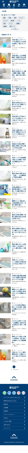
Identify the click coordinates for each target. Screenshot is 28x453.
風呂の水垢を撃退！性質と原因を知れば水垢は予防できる (19, 216)
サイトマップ (7, 428)
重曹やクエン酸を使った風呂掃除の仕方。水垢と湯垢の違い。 (19, 203)
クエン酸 (18, 350)
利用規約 (6, 411)
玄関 (4, 23)
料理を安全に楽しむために (10, 400)
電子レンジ (12, 26)
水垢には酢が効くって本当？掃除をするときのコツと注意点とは (19, 132)
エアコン (11, 23)
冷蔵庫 (5, 26)
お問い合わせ (7, 424)
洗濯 (10, 17)
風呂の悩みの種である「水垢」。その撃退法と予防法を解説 (19, 175)
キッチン (21, 17)
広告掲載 (6, 407)
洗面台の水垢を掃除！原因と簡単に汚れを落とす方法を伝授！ (19, 146)
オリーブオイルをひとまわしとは (12, 397)
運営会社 (6, 404)
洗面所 (20, 142)
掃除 (4, 17)
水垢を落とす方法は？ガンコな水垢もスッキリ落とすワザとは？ (19, 118)
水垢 (22, 37)
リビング (5, 20)
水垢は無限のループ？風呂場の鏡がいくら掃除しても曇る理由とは (19, 189)
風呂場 (12, 20)
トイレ (19, 20)
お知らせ (6, 418)
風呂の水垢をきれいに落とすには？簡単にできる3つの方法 (19, 104)
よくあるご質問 (7, 421)
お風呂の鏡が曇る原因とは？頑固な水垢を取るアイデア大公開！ (19, 277)
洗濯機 (17, 23)
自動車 (20, 84)
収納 (15, 17)
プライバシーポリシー (9, 414)
